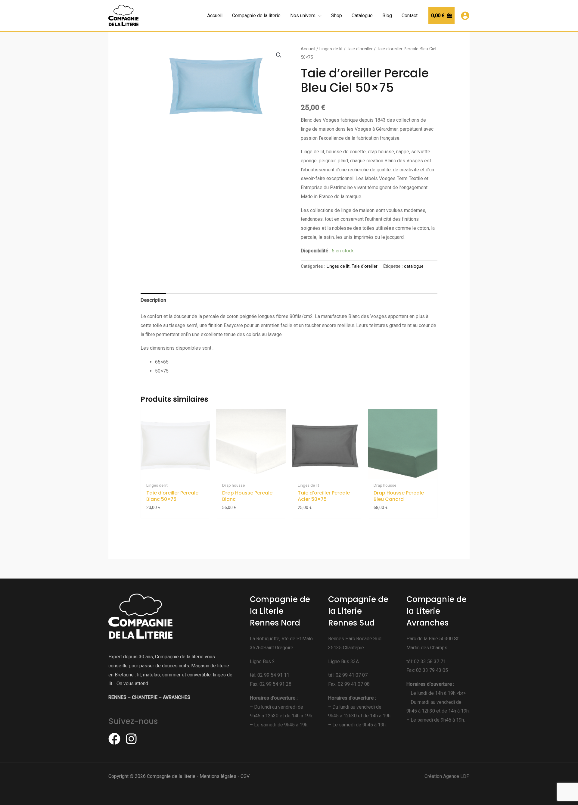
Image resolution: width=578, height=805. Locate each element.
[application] (318, 15)
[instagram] (133, 739)
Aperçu (175, 473)
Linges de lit (331, 48)
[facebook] (116, 739)
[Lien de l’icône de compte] (465, 15)
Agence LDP (456, 776)
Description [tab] (153, 300)
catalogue (414, 266)
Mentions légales (218, 776)
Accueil (308, 48)
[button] (278, 55)
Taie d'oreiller (360, 48)
